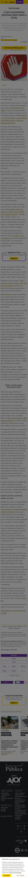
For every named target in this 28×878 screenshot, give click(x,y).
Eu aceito (6, 875)
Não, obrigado (20, 875)
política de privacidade (15, 872)
